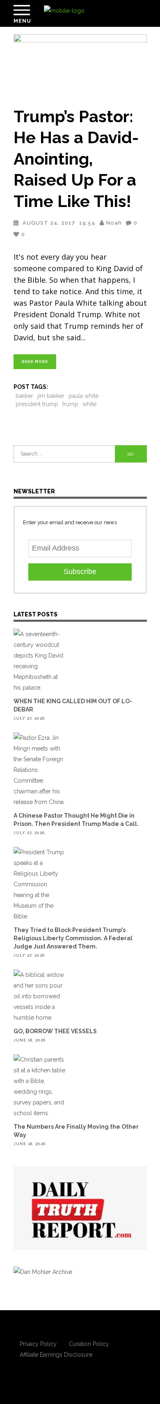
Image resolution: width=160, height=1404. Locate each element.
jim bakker (50, 396)
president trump (37, 404)
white (89, 404)
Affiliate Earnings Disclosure (56, 1354)
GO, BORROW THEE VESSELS (55, 1031)
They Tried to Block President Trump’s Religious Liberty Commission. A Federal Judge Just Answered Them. (73, 938)
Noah (114, 223)
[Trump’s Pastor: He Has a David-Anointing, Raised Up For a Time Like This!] (80, 65)
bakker (24, 396)
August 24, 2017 (49, 223)
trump (70, 404)
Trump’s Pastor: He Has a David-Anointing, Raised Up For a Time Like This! (76, 159)
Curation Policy (89, 1344)
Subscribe (80, 571)
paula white (83, 396)
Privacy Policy (38, 1344)
